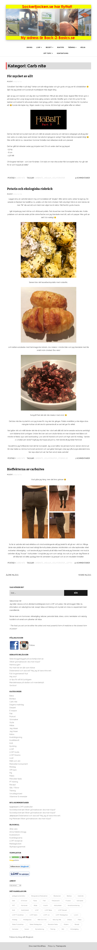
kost (13, 910)
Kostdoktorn (14, 835)
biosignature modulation (39, 896)
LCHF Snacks (14, 755)
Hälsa (82, 47)
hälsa (35, 905)
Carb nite (20, 178)
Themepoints (61, 946)
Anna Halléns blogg (17, 832)
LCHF (38, 47)
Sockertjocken (15, 810)
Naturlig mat (57, 919)
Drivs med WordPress (37, 946)
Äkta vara (13, 829)
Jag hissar (13, 731)
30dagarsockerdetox (18, 896)
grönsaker (80, 901)
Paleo (11, 776)
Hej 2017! (13, 677)
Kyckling (12, 746)
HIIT (13, 905)
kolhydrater (59, 178)
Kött (11, 743)
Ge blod (12, 685)
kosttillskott (25, 910)
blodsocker (57, 896)
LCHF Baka (48, 910)
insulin (47, 178)
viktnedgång (74, 929)
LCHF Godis (14, 752)
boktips (69, 896)
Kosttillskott (14, 740)
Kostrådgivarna (15, 838)
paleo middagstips (36, 924)
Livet (11, 758)
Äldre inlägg (12, 575)
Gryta (11, 722)
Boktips (60, 47)
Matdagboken (15, 844)
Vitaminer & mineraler (18, 797)
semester (15, 929)
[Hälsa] (14, 857)
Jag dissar (13, 728)
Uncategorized (15, 794)
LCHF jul (46, 915)
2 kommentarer (82, 458)
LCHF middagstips (62, 915)
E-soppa (13, 711)
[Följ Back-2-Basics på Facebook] (14, 645)
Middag (12, 767)
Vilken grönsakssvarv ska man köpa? (24, 662)
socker (26, 929)
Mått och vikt (14, 761)
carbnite (38, 178)
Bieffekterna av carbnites (25, 469)
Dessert (12, 708)
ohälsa (69, 919)
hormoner (24, 905)
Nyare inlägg (85, 575)
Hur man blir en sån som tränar (22, 668)
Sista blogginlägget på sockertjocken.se (26, 659)
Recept (49, 47)
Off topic (47, 53)
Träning (71, 47)
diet (13, 901)
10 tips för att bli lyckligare (20, 679)
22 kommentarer (82, 563)
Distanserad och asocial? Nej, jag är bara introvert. (30, 671)
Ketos (11, 734)
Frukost (12, 716)
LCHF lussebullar (26, 807)
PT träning (13, 782)
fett (44, 901)
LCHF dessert (62, 910)
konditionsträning (74, 905)
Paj (10, 773)
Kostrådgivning (15, 737)
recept (77, 924)
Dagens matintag (16, 705)
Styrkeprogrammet (17, 847)
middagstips (27, 919)
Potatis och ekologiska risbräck (30, 189)
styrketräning (39, 929)
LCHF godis (33, 915)
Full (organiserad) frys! (18, 674)
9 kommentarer (82, 178)
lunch (76, 915)
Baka (11, 696)
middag (14, 919)
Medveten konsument (18, 764)
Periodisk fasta (15, 779)
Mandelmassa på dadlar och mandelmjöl (26, 682)
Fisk (11, 713)
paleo (79, 919)
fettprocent (56, 901)
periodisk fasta (53, 924)
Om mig (29, 47)
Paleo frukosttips (18, 924)
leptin (69, 563)
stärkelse (63, 458)
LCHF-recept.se (15, 841)
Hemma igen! (14, 665)
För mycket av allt (20, 76)
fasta (35, 901)
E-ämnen (24, 901)
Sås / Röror (14, 788)
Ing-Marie (13, 819)
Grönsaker (13, 719)
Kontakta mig (62, 53)
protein (66, 924)
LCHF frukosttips (18, 915)
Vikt (63, 929)
